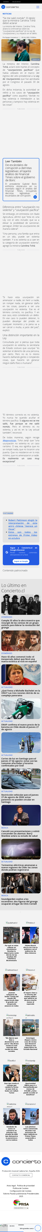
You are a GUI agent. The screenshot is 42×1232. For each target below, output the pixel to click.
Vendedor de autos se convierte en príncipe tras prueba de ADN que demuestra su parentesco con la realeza (11, 1133)
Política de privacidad (25, 1185)
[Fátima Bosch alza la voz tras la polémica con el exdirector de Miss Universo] (30, 935)
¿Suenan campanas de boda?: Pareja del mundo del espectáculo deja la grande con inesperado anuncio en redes (11, 999)
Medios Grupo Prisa (21, 1208)
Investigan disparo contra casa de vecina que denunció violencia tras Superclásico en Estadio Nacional (30, 1043)
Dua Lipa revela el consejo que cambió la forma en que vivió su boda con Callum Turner (11, 1088)
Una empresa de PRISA (21, 1202)
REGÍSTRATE (16, 2)
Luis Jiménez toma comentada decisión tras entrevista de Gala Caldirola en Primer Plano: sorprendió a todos (30, 1133)
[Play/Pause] (38, 1228)
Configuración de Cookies (20, 1191)
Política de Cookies (20, 1188)
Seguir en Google (21, 561)
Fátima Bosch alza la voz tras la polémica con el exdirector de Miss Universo (30, 949)
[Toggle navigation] (38, 6)
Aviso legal (11, 1185)
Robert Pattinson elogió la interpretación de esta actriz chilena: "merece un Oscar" (22, 525)
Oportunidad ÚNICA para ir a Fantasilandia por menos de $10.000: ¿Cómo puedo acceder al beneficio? (30, 1089)
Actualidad (8, 513)
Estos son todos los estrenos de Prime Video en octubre (22, 535)
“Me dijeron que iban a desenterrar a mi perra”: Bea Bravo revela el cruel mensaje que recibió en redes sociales (12, 1044)
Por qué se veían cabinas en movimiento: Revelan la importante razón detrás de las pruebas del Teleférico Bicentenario (11, 953)
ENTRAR (6, 2)
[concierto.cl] (10, 6)
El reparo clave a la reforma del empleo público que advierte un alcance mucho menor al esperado (30, 998)
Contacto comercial (21, 1175)
